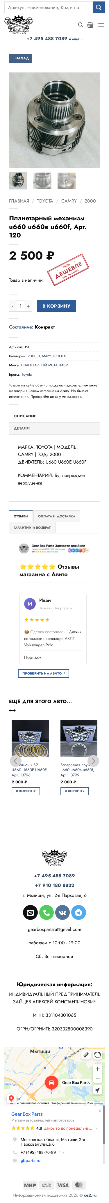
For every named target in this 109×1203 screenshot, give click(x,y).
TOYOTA (45, 201)
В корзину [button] (26, 791)
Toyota (27, 374)
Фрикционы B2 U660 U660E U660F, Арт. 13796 (30, 770)
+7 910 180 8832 (54, 885)
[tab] (21, 516)
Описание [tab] (25, 416)
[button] (80, 25)
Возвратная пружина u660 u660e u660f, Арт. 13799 (78, 770)
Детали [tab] (22, 428)
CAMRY (69, 201)
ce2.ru (90, 1195)
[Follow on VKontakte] (62, 912)
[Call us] (46, 912)
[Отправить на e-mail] (30, 912)
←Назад (20, 58)
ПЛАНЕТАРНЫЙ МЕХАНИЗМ (44, 365)
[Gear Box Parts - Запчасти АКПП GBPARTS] (21, 25)
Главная (19, 201)
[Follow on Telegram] (78, 912)
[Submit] (99, 7)
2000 (90, 201)
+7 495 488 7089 (54, 38)
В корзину (56, 306)
